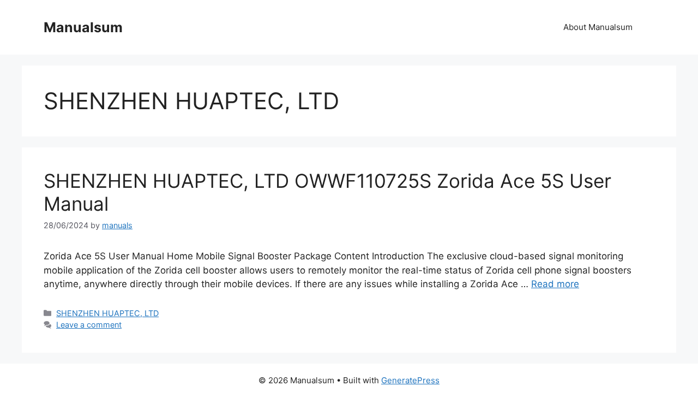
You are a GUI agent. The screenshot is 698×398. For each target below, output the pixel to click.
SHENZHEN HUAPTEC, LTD (107, 313)
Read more (555, 283)
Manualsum (83, 27)
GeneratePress (410, 380)
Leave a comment (89, 324)
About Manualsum (598, 27)
